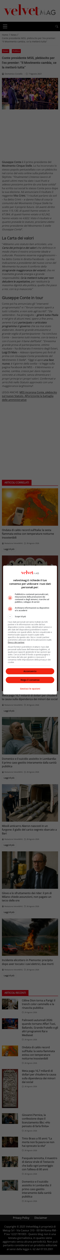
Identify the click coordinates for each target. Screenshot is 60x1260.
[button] (30, 616)
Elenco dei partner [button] (16, 642)
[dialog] (30, 630)
